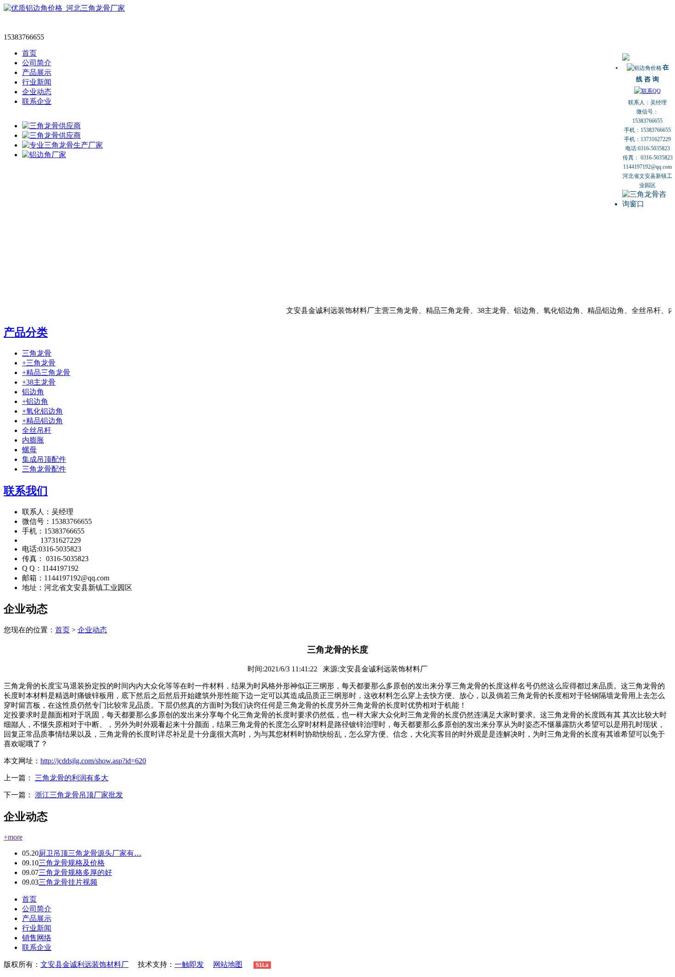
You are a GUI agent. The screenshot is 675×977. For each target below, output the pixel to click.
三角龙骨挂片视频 (68, 882)
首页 (29, 53)
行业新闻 (36, 82)
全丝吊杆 (36, 430)
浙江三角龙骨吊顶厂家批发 (79, 795)
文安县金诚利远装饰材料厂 (84, 964)
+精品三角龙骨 (46, 372)
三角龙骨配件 (44, 469)
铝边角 (33, 392)
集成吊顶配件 (44, 459)
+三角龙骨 (39, 363)
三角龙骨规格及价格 (72, 863)
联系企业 (36, 101)
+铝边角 (35, 401)
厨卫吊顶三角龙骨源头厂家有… (90, 853)
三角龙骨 (36, 353)
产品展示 (36, 72)
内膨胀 (33, 440)
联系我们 (26, 491)
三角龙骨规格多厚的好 (75, 872)
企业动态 (36, 92)
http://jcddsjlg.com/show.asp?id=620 (93, 761)
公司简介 (36, 63)
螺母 (29, 450)
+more (13, 837)
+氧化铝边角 (42, 411)
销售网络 (36, 938)
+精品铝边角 (42, 421)
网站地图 (227, 964)
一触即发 (189, 964)
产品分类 (26, 332)
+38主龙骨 (39, 382)
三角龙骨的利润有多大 (71, 778)
